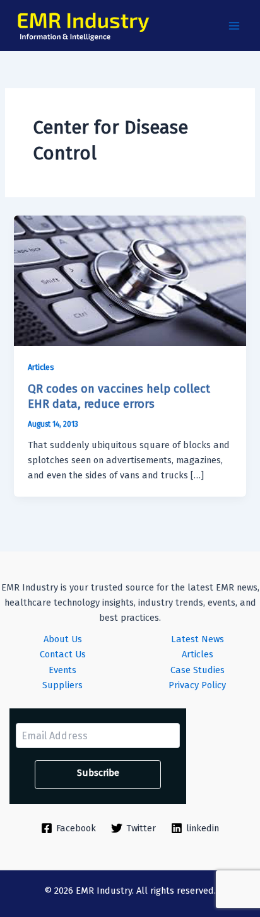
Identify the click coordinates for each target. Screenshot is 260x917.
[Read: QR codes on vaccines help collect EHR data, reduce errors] (129, 279)
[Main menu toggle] (234, 26)
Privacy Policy (197, 685)
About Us (63, 639)
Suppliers (62, 685)
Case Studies (197, 670)
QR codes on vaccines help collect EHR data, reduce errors (119, 396)
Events (62, 670)
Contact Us (63, 654)
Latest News (197, 639)
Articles (41, 367)
